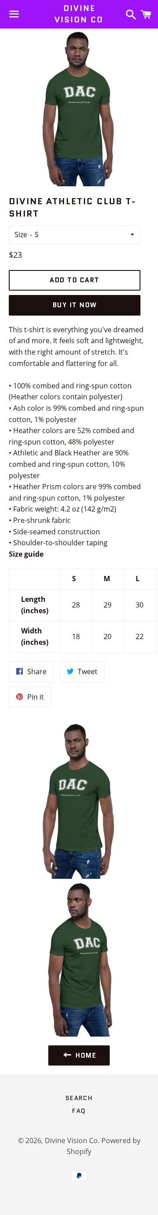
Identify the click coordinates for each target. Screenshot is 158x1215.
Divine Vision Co (78, 14)
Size (20, 234)
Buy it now (75, 305)
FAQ (79, 1110)
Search (79, 1098)
